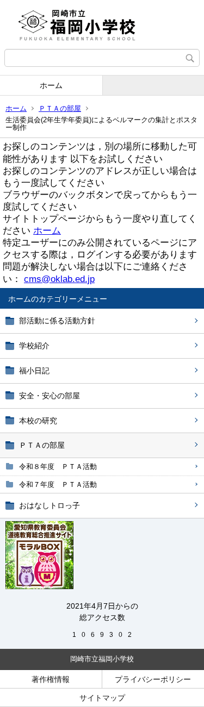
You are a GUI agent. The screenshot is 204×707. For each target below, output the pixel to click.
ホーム (51, 85)
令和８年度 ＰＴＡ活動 (58, 466)
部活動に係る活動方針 (57, 320)
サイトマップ (102, 697)
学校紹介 (34, 345)
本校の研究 (38, 420)
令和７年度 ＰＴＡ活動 (58, 484)
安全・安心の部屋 (49, 395)
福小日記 (34, 370)
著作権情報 (51, 679)
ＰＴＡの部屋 (60, 108)
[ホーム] (102, 24)
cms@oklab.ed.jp (59, 279)
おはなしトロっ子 (49, 505)
